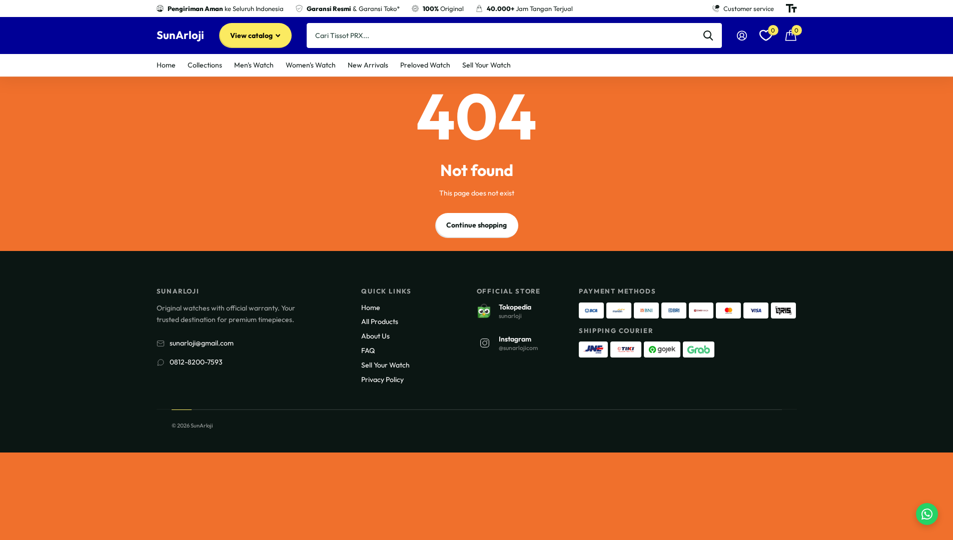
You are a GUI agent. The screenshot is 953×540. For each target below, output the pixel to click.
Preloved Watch (425, 65)
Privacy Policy (382, 379)
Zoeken (708, 35)
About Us (375, 336)
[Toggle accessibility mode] (791, 8)
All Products (379, 321)
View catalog (252, 35)
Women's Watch (311, 65)
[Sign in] (742, 35)
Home (166, 65)
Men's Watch (254, 65)
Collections (205, 65)
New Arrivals (368, 65)
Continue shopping (476, 225)
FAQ (368, 350)
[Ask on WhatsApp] (927, 514)
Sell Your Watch (486, 65)
